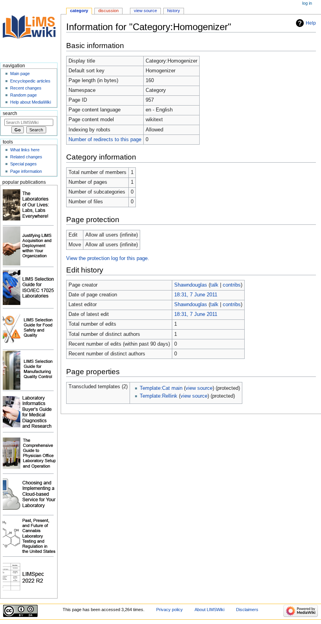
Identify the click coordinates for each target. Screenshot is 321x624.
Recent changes (25, 88)
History (173, 10)
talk (214, 285)
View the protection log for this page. (107, 258)
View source (145, 10)
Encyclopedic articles (30, 81)
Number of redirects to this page (105, 139)
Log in (307, 3)
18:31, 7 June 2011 (195, 295)
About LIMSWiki (209, 609)
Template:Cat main (161, 388)
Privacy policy (169, 609)
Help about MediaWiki (30, 102)
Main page (20, 73)
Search (10, 113)
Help (311, 23)
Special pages (23, 163)
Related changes (26, 156)
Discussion (108, 10)
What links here (25, 149)
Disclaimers (247, 609)
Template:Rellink (158, 396)
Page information (26, 171)
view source (199, 388)
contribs (232, 285)
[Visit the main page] (30, 30)
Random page (23, 95)
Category (79, 10)
